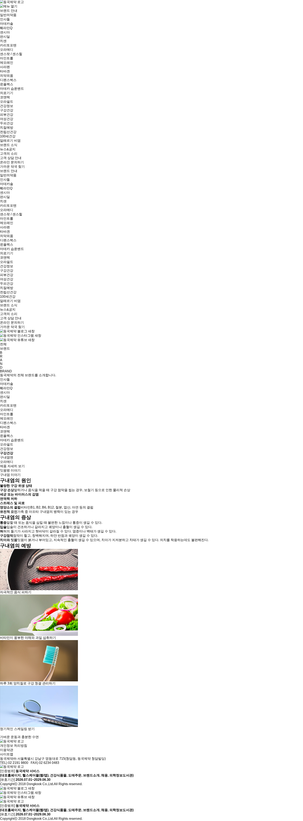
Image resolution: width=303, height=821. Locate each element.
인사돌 (5, 19)
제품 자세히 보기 (12, 466)
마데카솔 (6, 23)
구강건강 (6, 110)
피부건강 (6, 114)
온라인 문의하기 (12, 162)
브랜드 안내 (8, 10)
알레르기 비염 (10, 140)
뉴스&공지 (7, 149)
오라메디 (6, 49)
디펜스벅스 (8, 80)
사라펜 (5, 67)
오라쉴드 (6, 101)
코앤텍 (5, 97)
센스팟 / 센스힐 (11, 54)
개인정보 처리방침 (13, 745)
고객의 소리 (8, 153)
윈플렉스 (6, 84)
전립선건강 (8, 132)
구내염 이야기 (10, 475)
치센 (3, 41)
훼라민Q (6, 28)
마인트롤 (6, 58)
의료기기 (6, 93)
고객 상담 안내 (10, 158)
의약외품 (6, 75)
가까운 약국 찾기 (12, 166)
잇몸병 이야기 (10, 470)
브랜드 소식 (8, 145)
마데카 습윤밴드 (12, 88)
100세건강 (7, 136)
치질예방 (6, 127)
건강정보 (6, 106)
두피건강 (6, 123)
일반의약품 (8, 15)
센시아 (5, 32)
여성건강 (6, 119)
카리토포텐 (8, 45)
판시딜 (5, 36)
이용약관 (6, 750)
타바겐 (5, 71)
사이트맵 (6, 754)
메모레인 (6, 62)
